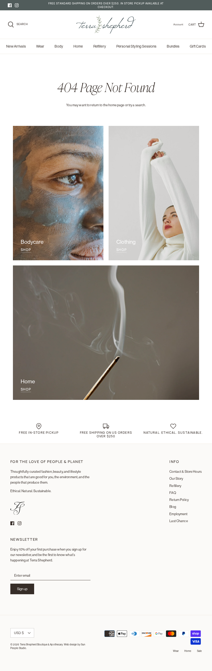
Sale (199, 651)
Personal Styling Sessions (136, 46)
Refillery (99, 46)
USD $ (19, 633)
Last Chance (178, 521)
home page (116, 105)
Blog (172, 507)
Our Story (176, 478)
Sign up (22, 589)
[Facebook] (10, 5)
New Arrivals (16, 46)
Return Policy (179, 500)
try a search (136, 105)
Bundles (173, 46)
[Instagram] (17, 5)
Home (78, 46)
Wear (40, 46)
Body (59, 46)
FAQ (172, 493)
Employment (178, 514)
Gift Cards (198, 46)
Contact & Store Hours (185, 471)
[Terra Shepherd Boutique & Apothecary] (106, 25)
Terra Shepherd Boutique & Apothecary (41, 644)
